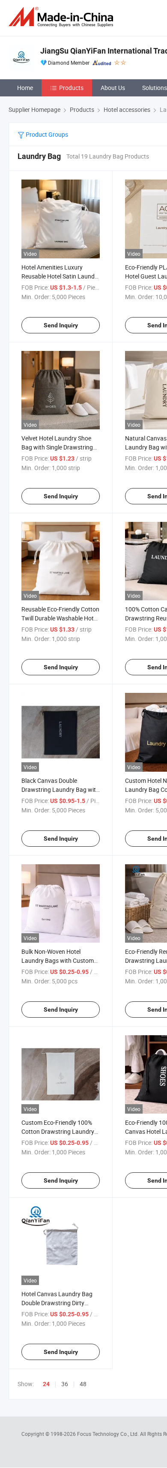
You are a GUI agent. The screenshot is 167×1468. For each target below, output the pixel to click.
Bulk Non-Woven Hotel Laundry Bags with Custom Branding (57, 960)
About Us (113, 88)
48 (83, 1384)
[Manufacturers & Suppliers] (62, 17)
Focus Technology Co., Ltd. (108, 1433)
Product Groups (46, 134)
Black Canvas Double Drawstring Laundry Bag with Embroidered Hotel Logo (60, 789)
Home (25, 88)
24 (46, 1384)
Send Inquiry (61, 325)
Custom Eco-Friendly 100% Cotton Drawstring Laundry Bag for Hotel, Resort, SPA (57, 1131)
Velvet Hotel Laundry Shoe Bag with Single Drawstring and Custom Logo (57, 447)
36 (64, 1384)
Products (71, 88)
